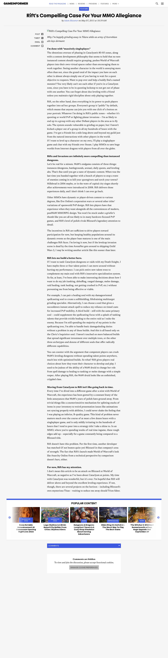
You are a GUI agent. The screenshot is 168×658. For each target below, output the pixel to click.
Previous (9, 517)
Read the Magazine (57, 3)
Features (105, 3)
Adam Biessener (71, 21)
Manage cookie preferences (84, 567)
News (72, 3)
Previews (93, 3)
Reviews (81, 3)
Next (158, 517)
